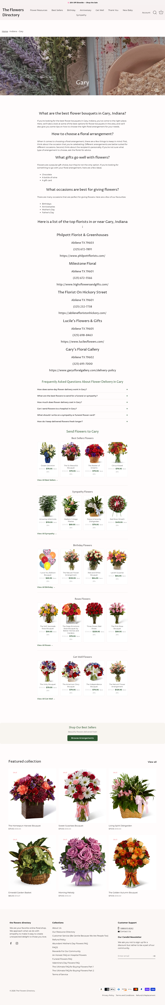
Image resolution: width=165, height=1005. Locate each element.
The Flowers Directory (13, 12)
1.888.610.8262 (126, 928)
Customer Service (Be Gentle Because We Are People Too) (80, 936)
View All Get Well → (46, 699)
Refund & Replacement (145, 995)
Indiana (13, 31)
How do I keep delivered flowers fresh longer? (60, 421)
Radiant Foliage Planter (71, 520)
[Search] (154, 12)
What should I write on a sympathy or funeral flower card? (66, 415)
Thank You (113, 10)
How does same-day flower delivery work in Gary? (62, 389)
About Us (56, 928)
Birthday (71, 10)
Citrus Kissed (117, 465)
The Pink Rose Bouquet (117, 627)
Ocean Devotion (48, 465)
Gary (21, 31)
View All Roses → (45, 645)
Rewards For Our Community (66, 951)
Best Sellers (57, 10)
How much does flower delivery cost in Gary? (59, 402)
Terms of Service (60, 974)
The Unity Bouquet (48, 684)
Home (5, 31)
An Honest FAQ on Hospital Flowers (69, 955)
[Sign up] (154, 956)
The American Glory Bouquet (71, 685)
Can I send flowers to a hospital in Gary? (57, 409)
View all (152, 762)
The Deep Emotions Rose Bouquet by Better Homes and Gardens (71, 629)
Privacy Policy (108, 995)
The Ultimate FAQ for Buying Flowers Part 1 (73, 967)
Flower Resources (38, 10)
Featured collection (24, 761)
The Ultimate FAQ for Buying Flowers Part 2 (73, 970)
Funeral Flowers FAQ (62, 959)
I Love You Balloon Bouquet (48, 574)
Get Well (100, 10)
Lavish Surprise (117, 573)
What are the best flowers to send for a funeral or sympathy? (67, 396)
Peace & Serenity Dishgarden (94, 520)
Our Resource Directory (63, 932)
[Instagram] (17, 943)
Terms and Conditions (125, 995)
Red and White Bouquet (94, 574)
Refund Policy (59, 939)
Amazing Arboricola (47, 519)
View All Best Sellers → (47, 480)
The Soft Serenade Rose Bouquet (47, 627)
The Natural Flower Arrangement (71, 574)
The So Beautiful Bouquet (71, 466)
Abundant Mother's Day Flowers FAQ (70, 943)
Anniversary (85, 10)
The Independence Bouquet (94, 685)
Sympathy (81, 15)
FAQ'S (55, 947)
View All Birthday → (46, 587)
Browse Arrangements (82, 738)
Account (146, 12)
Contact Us (125, 931)
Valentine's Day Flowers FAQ (65, 963)
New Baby (128, 10)
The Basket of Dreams (94, 466)
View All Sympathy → (47, 533)
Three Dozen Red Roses (94, 627)
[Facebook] (11, 943)
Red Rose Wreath (117, 519)
